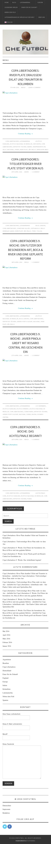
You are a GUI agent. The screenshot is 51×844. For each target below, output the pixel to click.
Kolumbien (6, 689)
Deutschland (7, 670)
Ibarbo (29, 147)
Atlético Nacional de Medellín (21, 144)
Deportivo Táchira (19, 147)
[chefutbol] (26, 42)
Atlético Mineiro (22, 409)
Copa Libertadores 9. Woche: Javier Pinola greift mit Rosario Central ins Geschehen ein (25, 343)
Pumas (17, 149)
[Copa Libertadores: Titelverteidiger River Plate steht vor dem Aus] (26, 184)
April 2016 (6, 635)
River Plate (24, 149)
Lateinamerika (25, 2)
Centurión (37, 144)
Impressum (6, 809)
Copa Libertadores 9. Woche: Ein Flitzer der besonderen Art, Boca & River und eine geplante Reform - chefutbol (24, 600)
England (5, 678)
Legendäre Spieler (11, 7)
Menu (6, 60)
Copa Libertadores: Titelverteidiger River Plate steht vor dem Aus (25, 163)
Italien (5, 685)
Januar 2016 (7, 646)
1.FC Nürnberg (41, 406)
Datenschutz (7, 805)
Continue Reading (25, 133)
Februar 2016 (7, 642)
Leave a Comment (34, 87)
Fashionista (21, 841)
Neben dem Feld (10, 12)
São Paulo (32, 149)
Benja (23, 87)
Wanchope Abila (42, 149)
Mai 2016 (6, 631)
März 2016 (6, 638)
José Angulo (35, 228)
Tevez (34, 231)
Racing (34, 414)
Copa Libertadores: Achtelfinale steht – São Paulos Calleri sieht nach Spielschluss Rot (25, 585)
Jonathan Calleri (23, 228)
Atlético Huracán (9, 409)
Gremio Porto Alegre (24, 321)
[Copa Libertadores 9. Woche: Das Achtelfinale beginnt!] (26, 452)
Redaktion (6, 813)
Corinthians (28, 412)
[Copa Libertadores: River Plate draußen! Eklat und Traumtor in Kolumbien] (26, 100)
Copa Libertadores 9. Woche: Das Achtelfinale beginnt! (25, 431)
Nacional (10, 149)
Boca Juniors (40, 225)
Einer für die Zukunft (29, 7)
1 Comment (36, 172)
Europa (40, 2)
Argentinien (7, 659)
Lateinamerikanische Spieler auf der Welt (19, 17)
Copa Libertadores (12, 141)
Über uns (41, 17)
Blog (14, 2)
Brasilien (6, 663)
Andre (26, 172)
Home (7, 2)
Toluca (39, 231)
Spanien (5, 700)
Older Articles (13, 508)
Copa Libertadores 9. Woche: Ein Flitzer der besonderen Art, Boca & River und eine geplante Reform (25, 250)
